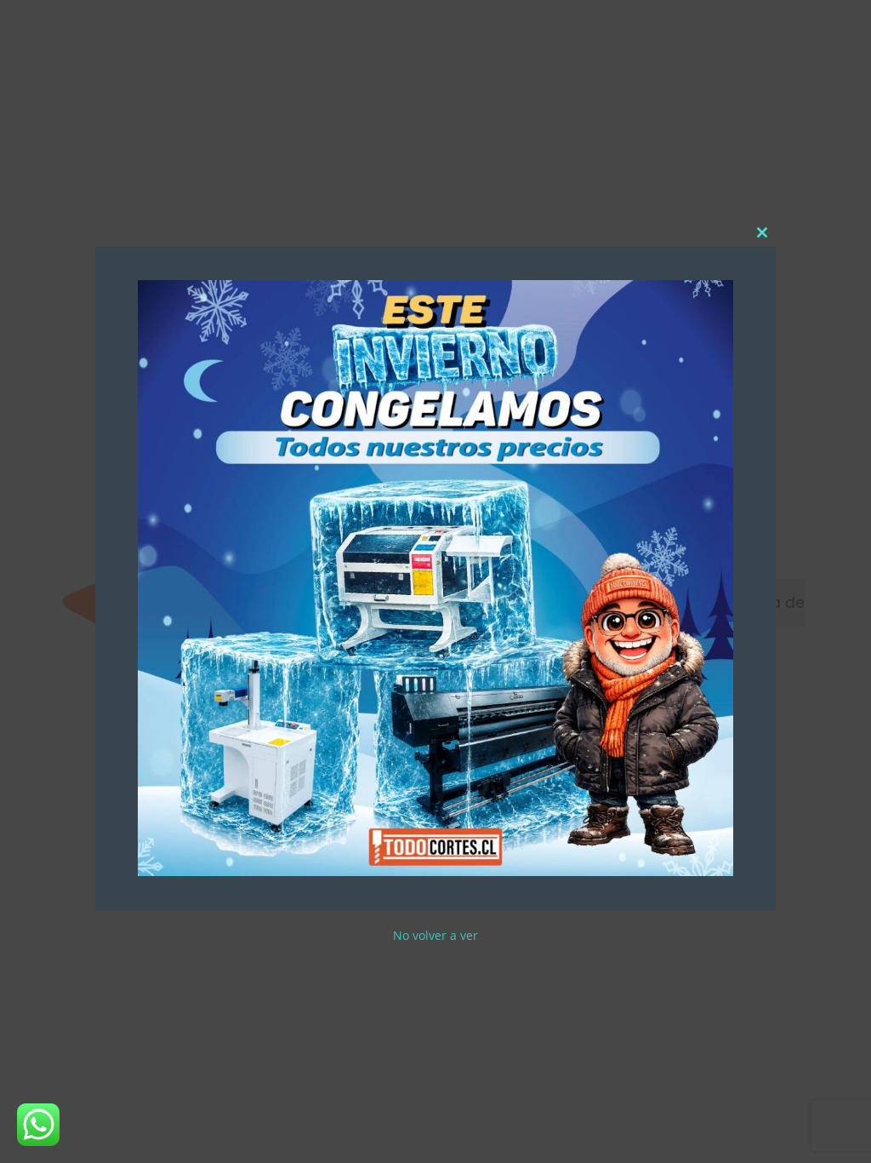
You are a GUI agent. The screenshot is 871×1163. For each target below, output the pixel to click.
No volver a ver (435, 935)
